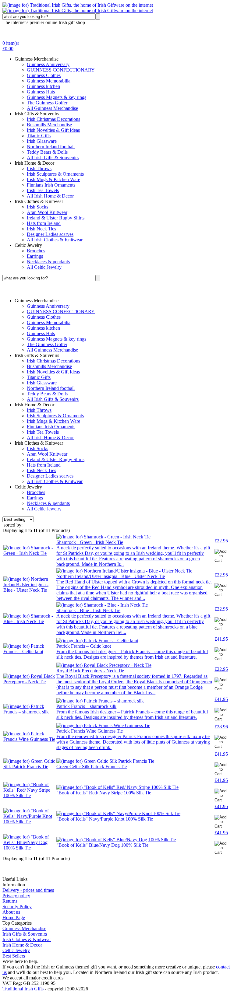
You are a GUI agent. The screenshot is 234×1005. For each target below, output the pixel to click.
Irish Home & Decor (22, 944)
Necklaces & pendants (48, 261)
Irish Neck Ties (41, 228)
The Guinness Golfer (47, 102)
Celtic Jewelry (16, 950)
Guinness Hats (41, 91)
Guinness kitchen (43, 86)
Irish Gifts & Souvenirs (24, 934)
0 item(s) (10, 43)
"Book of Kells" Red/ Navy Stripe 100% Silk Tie (103, 792)
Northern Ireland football (51, 146)
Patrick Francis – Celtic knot (83, 646)
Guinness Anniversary (48, 64)
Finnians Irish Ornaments (51, 184)
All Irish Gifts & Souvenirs (53, 157)
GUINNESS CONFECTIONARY (61, 69)
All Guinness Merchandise (52, 108)
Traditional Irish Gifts (23, 988)
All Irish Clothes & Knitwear (55, 239)
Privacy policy (16, 895)
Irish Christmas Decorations (53, 119)
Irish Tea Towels (43, 190)
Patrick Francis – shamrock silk (86, 706)
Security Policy (17, 906)
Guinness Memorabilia (48, 80)
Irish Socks (37, 206)
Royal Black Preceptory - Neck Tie (90, 670)
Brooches (36, 250)
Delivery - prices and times (28, 890)
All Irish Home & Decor (50, 195)
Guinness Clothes (44, 75)
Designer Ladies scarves (50, 234)
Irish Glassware (42, 141)
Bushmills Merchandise (49, 124)
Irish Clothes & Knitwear (26, 939)
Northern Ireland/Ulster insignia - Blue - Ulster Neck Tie (110, 576)
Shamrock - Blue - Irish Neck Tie (88, 610)
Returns (9, 901)
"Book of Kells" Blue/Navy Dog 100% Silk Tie (102, 845)
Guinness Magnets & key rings (56, 97)
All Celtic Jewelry (44, 267)
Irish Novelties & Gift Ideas (53, 130)
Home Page (13, 917)
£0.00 (7, 48)
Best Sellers (13, 955)
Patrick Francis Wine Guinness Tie (89, 731)
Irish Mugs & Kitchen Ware (53, 179)
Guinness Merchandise (24, 928)
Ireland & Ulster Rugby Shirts (55, 217)
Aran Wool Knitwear (47, 212)
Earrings (35, 256)
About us (11, 912)
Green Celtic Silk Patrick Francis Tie (91, 766)
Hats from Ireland (44, 223)
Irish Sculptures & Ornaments (55, 174)
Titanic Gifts (39, 135)
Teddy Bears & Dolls (47, 152)
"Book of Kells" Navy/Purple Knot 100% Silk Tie (104, 818)
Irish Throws (39, 168)
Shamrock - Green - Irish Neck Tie (89, 542)
